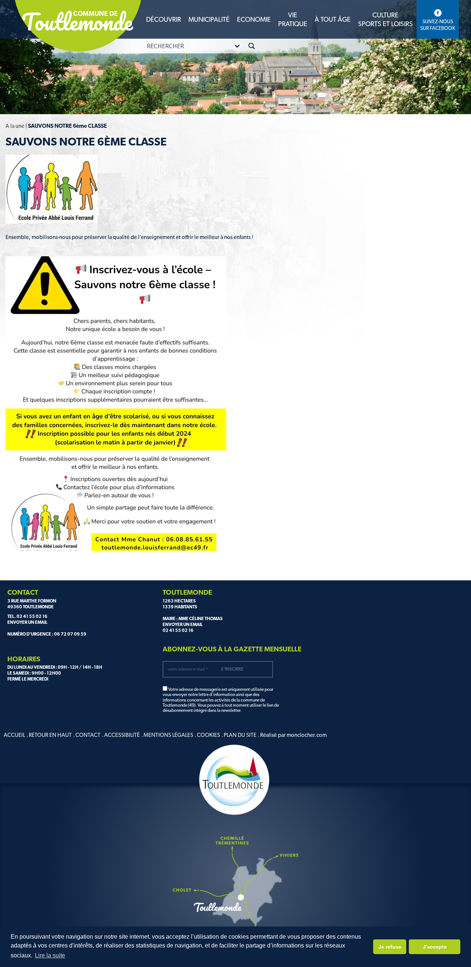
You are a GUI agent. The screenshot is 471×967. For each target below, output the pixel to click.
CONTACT (87, 735)
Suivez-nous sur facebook (437, 24)
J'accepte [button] (435, 947)
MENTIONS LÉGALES (168, 735)
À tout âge (333, 19)
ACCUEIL (14, 735)
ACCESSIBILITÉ (122, 735)
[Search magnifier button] (251, 46)
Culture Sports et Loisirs (385, 19)
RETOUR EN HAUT (50, 735)
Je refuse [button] (389, 947)
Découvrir (163, 19)
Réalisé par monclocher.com (293, 735)
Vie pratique (292, 19)
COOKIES (208, 735)
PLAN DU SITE (240, 735)
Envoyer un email (27, 622)
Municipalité (209, 19)
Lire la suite (50, 955)
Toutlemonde (77, 21)
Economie (254, 19)
